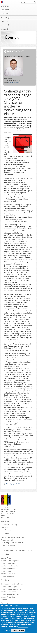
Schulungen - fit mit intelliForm (12, 584)
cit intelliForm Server (8, 568)
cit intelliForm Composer (10, 561)
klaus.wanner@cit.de (14, 82)
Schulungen (6, 17)
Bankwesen (5, 527)
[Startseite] (19, 2)
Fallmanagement (7, 540)
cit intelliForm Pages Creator (11, 594)
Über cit (4, 21)
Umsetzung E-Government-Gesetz (13, 543)
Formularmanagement (9, 548)
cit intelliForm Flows (8, 574)
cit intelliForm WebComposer (11, 589)
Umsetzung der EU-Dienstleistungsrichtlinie (16, 550)
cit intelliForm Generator (10, 566)
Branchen (5, 6)
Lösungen (5, 9)
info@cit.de (5, 515)
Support (4, 29)
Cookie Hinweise (23, 627)
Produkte (5, 13)
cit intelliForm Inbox (8, 563)
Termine (4, 600)
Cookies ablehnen (18, 630)
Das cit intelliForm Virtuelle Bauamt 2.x (14, 537)
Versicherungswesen (8, 530)
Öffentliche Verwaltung (9, 525)
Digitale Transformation (9, 545)
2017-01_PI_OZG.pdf (13, 484)
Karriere (4, 25)
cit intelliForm (6, 558)
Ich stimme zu (6, 630)
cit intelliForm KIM (7, 576)
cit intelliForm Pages (8, 571)
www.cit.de (5, 518)
